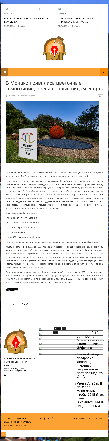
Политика (62, 13)
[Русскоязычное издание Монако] (54, 48)
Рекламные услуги (86, 418)
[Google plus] (53, 418)
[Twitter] (48, 418)
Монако (8, 13)
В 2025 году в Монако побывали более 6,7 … (26, 19)
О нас (75, 418)
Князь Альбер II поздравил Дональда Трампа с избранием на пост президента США (90, 365)
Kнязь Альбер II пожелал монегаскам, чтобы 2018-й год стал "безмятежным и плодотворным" (90, 394)
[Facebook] (44, 418)
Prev (59, 328)
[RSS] (40, 418)
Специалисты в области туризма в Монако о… (75, 19)
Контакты (100, 418)
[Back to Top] (3, 434)
